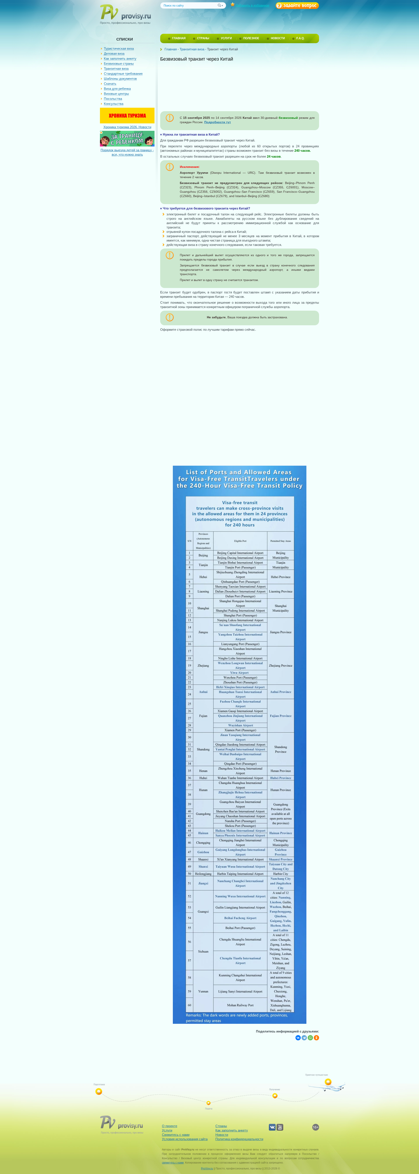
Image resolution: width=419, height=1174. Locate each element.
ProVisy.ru (207, 1168)
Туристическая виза (119, 48)
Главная (171, 49)
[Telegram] (304, 1037)
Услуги (167, 1130)
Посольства (113, 99)
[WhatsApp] (310, 1037)
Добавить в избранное (252, 5)
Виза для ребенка (117, 88)
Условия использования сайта (185, 1139)
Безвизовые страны (119, 63)
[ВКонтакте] (298, 1037)
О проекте (169, 1126)
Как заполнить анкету (120, 58)
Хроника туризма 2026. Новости (127, 127)
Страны (221, 1126)
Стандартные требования (123, 73)
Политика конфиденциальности (239, 1139)
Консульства (113, 104)
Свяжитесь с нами (175, 1135)
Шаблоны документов (120, 78)
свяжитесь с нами (173, 1162)
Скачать (110, 83)
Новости (221, 1135)
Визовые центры (116, 93)
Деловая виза (114, 53)
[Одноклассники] (316, 1037)
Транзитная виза (116, 68)
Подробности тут (217, 122)
